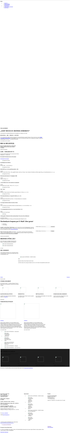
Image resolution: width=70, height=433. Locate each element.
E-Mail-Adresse (38, 226)
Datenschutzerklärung (14, 229)
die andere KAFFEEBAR (6, 424)
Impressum (2, 422)
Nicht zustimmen (50, 427)
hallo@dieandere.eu (6, 414)
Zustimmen (49, 426)
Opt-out (12, 422)
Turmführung (2, 320)
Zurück (1, 277)
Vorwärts (68, 277)
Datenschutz (2, 432)
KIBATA (6, 296)
